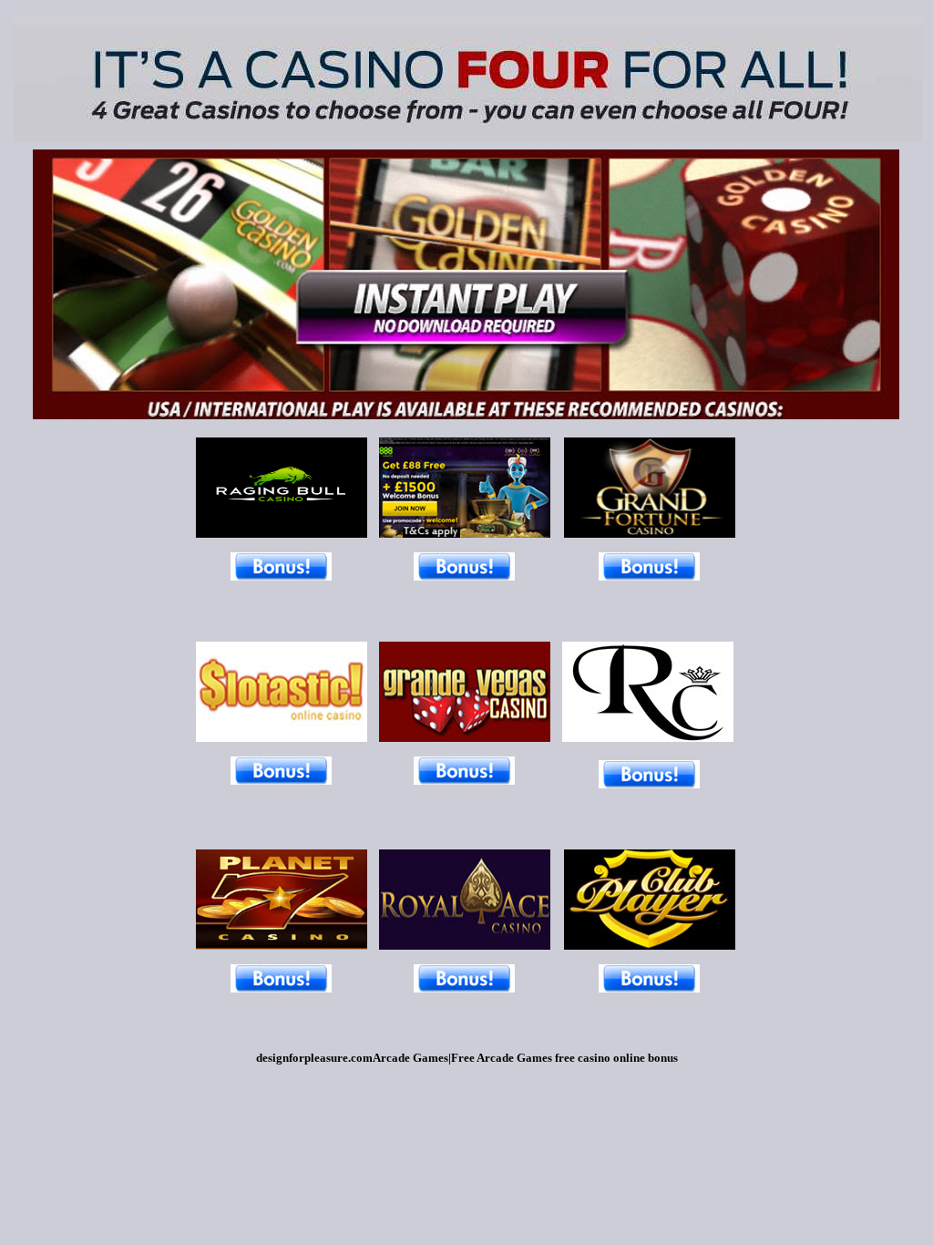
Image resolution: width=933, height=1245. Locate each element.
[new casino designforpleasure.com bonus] (464, 944)
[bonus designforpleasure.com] (281, 575)
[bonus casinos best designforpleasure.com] (281, 737)
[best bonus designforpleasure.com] (281, 987)
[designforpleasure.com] (649, 532)
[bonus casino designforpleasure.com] (464, 575)
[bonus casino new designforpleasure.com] (464, 779)
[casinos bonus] (649, 783)
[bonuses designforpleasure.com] (649, 987)
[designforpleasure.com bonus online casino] (281, 532)
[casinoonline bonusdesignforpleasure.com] (464, 737)
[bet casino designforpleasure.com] (281, 944)
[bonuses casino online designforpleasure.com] (281, 779)
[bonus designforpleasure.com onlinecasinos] (464, 532)
